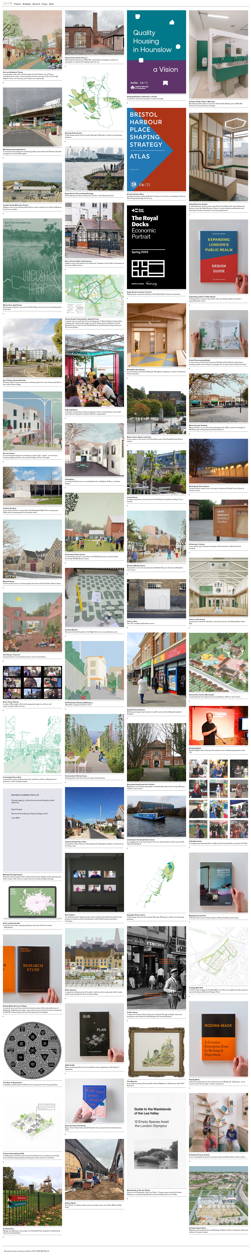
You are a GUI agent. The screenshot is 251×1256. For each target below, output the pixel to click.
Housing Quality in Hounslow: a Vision (142, 96)
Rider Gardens (70, 990)
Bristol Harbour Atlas (135, 194)
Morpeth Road (8, 581)
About (51, 4)
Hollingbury (69, 479)
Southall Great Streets (136, 710)
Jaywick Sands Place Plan (75, 842)
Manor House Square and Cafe (139, 437)
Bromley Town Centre (73, 133)
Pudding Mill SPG (196, 988)
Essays (44, 4)
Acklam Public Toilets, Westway (202, 101)
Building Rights (195, 748)
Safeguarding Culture (197, 1228)
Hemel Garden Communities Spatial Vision (82, 319)
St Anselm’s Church (197, 544)
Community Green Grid (12, 777)
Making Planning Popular (13, 875)
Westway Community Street (14, 149)
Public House (132, 1012)
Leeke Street (132, 497)
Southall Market (71, 630)
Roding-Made (194, 1079)
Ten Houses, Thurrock (11, 655)
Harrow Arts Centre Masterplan (201, 695)
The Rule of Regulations (12, 1082)
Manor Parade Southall (198, 425)
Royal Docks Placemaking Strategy (79, 193)
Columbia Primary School (199, 1155)
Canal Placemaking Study (199, 360)
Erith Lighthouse (71, 410)
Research (36, 4)
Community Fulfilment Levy (76, 776)
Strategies (27, 4)
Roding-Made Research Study (15, 1006)
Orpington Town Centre (136, 915)
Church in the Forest (197, 619)
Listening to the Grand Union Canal (140, 840)
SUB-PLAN (69, 1065)
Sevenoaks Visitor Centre (75, 554)
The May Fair (132, 1081)
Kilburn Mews (70, 1203)
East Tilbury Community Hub (14, 380)
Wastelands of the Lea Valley (138, 1190)
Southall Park (8, 1229)
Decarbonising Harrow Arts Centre (141, 784)
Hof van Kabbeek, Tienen (13, 72)
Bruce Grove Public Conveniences (78, 261)
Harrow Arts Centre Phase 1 (76, 58)
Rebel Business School (198, 204)
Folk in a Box (132, 621)
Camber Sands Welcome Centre (15, 205)
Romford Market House (136, 565)
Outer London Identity (11, 923)
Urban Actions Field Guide (75, 1126)
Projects (17, 4)
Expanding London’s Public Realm (202, 297)
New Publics (70, 915)
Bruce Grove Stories (11, 702)
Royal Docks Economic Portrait (139, 292)
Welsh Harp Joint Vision (12, 305)
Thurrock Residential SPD (13, 1153)
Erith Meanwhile (195, 841)
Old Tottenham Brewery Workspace (79, 702)
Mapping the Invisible (197, 915)
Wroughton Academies (136, 369)
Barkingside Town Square (199, 486)
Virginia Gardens (9, 508)
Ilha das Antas (9, 453)
